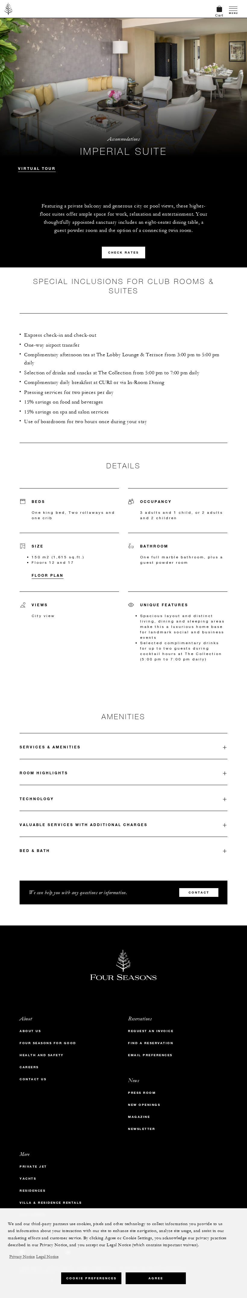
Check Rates (123, 252)
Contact (199, 892)
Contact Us (33, 1079)
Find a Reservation (150, 1043)
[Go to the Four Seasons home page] (9, 9)
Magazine (139, 1117)
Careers (29, 1067)
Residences (32, 1191)
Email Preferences (150, 1055)
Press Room (142, 1093)
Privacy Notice (22, 1256)
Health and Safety (42, 1055)
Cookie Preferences (91, 1278)
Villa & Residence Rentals (51, 1203)
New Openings (144, 1105)
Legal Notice (47, 1256)
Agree (156, 1278)
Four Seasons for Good (48, 1043)
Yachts (28, 1179)
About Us (30, 1031)
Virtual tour (37, 168)
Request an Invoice (151, 1031)
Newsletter (141, 1129)
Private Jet (33, 1167)
